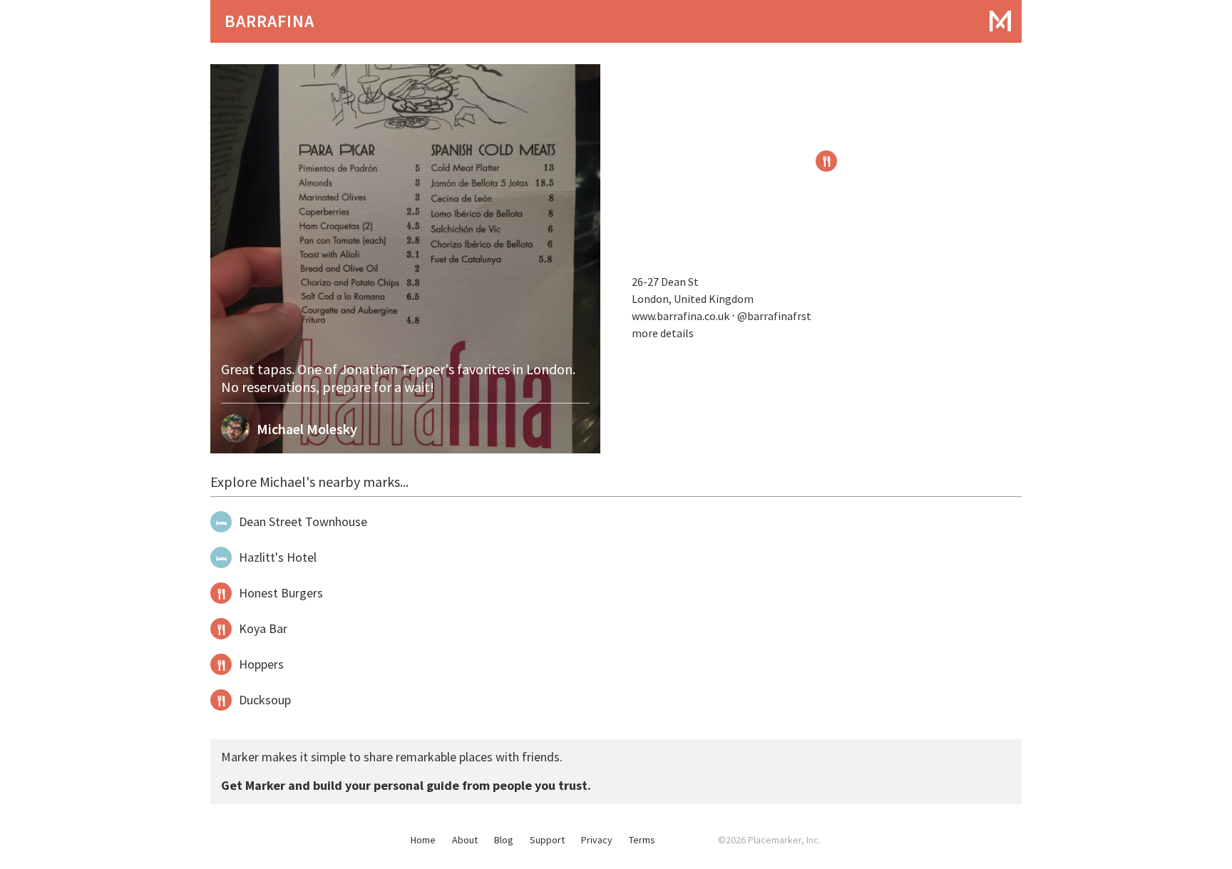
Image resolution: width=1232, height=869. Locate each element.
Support (547, 839)
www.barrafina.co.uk (680, 316)
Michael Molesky (307, 429)
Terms (642, 839)
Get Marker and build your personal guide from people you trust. (406, 785)
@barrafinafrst (775, 316)
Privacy (596, 839)
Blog (503, 839)
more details (663, 333)
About (465, 839)
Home (423, 839)
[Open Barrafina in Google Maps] (826, 161)
